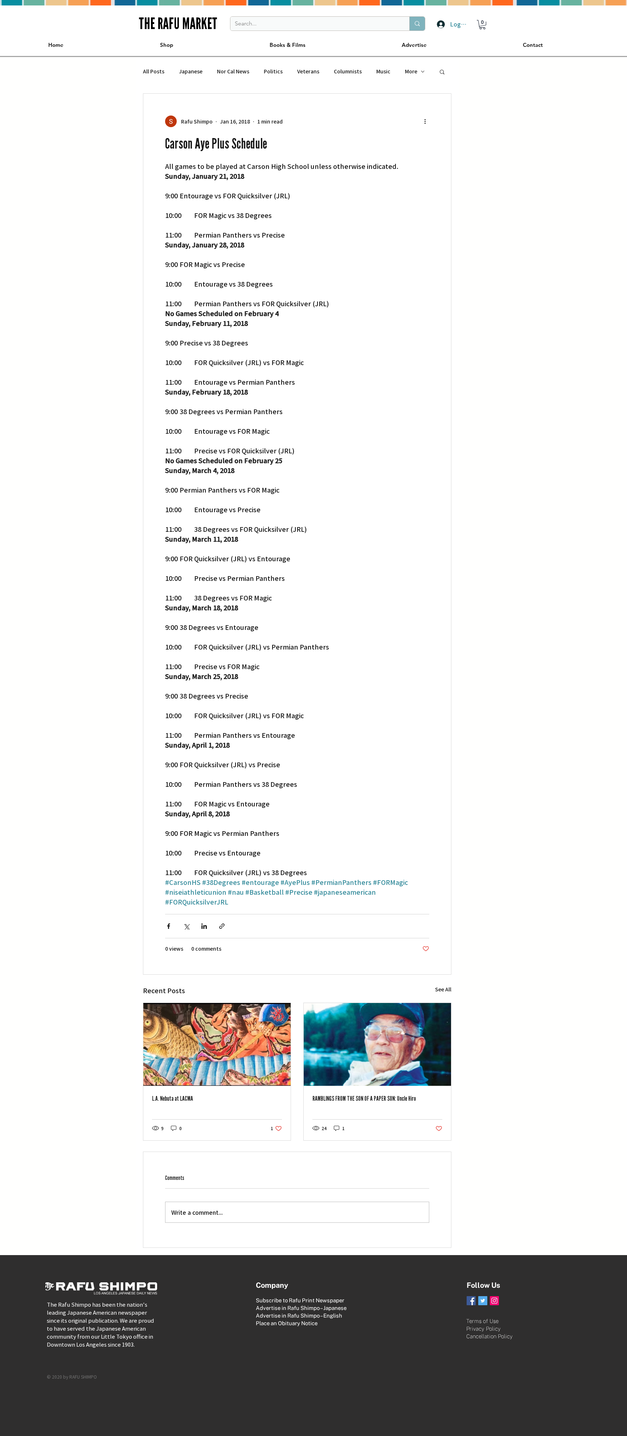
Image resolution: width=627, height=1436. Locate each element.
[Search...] (417, 24)
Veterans (308, 71)
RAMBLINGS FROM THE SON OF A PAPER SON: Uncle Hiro (364, 1099)
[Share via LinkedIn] (204, 926)
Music (383, 71)
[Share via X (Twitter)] (186, 926)
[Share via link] (221, 926)
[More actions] (425, 121)
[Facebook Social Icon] (471, 1300)
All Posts (153, 71)
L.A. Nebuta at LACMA (172, 1099)
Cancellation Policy (489, 1336)
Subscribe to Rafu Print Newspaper (300, 1300)
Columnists (348, 71)
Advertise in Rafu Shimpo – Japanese (301, 1308)
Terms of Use (482, 1321)
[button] (482, 24)
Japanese (190, 71)
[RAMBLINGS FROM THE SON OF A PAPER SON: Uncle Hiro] (377, 1044)
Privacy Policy (483, 1329)
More (411, 71)
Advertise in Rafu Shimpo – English (299, 1315)
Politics (273, 71)
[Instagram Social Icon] (494, 1300)
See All (443, 989)
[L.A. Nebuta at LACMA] (217, 1044)
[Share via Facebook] (168, 926)
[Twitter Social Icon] (482, 1300)
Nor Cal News (233, 71)
